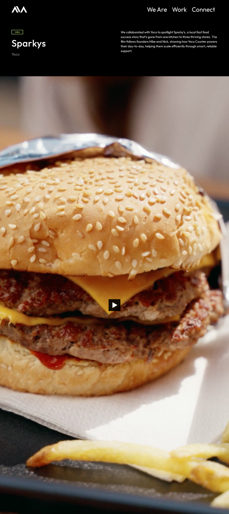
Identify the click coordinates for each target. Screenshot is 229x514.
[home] (19, 9)
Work (179, 9)
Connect (203, 9)
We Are (157, 9)
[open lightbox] (114, 305)
